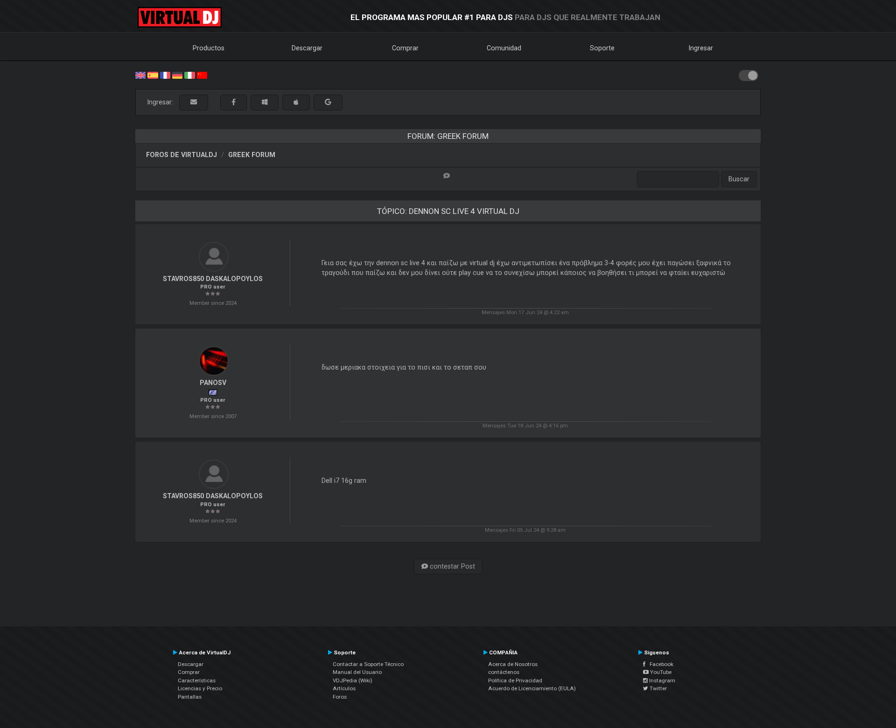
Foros (340, 697)
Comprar (405, 48)
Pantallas (190, 697)
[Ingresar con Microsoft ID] (265, 102)
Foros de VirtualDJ (181, 154)
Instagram (661, 680)
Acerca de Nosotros (513, 664)
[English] (140, 74)
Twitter (657, 688)
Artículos (344, 688)
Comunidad (504, 48)
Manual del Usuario (357, 672)
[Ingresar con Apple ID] (296, 102)
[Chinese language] (202, 74)
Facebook (659, 664)
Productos (208, 48)
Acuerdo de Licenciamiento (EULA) (532, 688)
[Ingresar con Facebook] (233, 102)
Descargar (307, 48)
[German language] (177, 74)
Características (197, 680)
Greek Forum (251, 154)
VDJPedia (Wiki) (352, 680)
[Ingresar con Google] (328, 102)
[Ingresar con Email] (193, 102)
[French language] (165, 74)
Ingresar (701, 48)
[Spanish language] (152, 74)
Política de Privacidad (515, 680)
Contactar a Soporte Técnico (368, 664)
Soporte (602, 48)
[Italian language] (189, 74)
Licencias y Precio (200, 688)
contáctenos (503, 672)
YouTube (660, 672)
